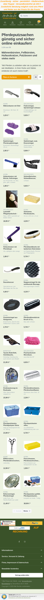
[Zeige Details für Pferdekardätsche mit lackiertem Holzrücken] (32, 234)
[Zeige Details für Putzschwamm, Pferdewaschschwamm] (32, 446)
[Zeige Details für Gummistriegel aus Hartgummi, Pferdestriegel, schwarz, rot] (11, 304)
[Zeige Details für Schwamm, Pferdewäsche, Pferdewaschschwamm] (32, 199)
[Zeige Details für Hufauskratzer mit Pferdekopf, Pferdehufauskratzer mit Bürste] (11, 234)
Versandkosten (27, 581)
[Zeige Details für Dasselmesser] (11, 269)
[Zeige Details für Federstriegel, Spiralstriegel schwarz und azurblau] (32, 93)
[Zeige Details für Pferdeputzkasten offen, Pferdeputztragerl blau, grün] (32, 410)
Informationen (7, 550)
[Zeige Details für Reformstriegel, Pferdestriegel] (11, 481)
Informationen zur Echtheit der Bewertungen (19, 597)
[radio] (36, 77)
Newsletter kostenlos (10, 569)
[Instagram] (24, 541)
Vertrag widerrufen (22, 575)
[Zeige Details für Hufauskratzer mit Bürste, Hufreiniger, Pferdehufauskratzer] (11, 163)
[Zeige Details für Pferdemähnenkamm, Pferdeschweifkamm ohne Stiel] (32, 375)
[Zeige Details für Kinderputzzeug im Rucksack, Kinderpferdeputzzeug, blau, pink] (11, 375)
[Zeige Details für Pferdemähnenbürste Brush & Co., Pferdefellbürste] (32, 304)
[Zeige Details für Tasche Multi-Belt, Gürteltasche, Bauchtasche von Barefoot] (11, 340)
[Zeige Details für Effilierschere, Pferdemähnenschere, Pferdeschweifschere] (11, 446)
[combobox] (31, 16)
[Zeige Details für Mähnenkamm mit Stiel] (11, 93)
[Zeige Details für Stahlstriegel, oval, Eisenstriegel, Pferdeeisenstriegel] (32, 128)
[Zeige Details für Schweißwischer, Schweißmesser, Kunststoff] (32, 163)
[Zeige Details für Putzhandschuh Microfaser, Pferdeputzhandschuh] (32, 340)
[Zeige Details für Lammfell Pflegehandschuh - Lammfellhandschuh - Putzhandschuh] (11, 199)
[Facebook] (19, 541)
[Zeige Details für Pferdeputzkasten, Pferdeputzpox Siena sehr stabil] (11, 410)
